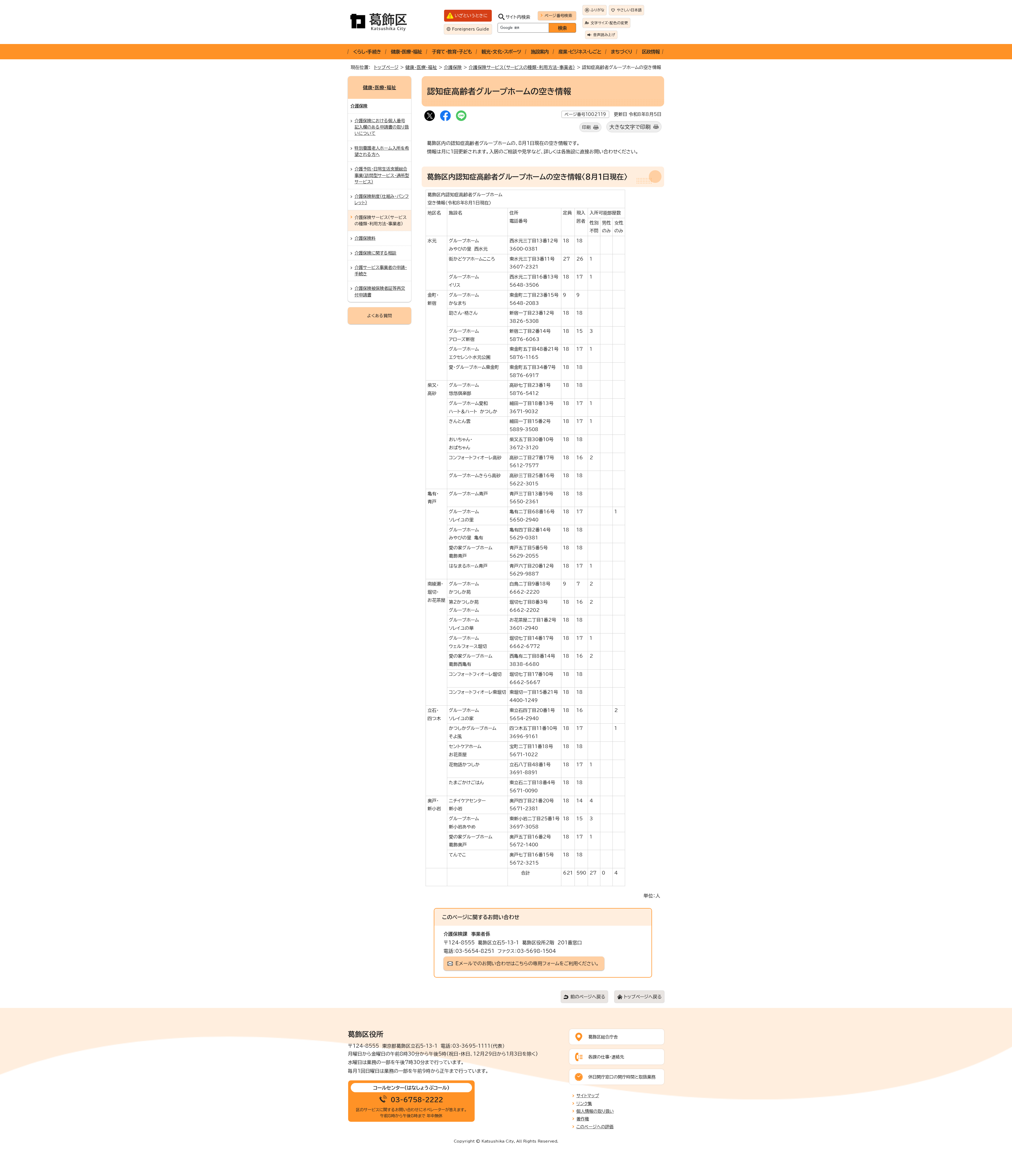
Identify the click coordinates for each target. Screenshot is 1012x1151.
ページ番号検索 (558, 15)
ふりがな (597, 10)
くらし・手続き (367, 51)
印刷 (586, 127)
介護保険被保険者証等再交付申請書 (379, 291)
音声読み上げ (604, 35)
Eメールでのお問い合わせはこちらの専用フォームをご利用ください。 (527, 963)
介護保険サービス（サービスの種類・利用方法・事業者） (522, 67)
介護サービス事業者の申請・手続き (380, 270)
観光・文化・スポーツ (501, 51)
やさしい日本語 (629, 10)
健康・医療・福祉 (406, 51)
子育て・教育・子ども (452, 51)
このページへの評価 (595, 1127)
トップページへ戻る (642, 996)
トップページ (386, 67)
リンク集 (584, 1103)
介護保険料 (365, 238)
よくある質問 (379, 316)
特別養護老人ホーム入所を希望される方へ (381, 151)
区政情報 (651, 51)
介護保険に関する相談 (375, 253)
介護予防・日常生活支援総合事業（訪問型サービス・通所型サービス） (381, 175)
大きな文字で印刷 (630, 126)
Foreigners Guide (470, 29)
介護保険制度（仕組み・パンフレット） (381, 199)
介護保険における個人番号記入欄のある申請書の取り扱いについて (381, 127)
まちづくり (621, 51)
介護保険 (453, 67)
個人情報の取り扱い (595, 1111)
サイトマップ (587, 1096)
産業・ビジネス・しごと (579, 51)
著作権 (582, 1119)
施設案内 (540, 51)
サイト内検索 (517, 17)
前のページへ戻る (587, 996)
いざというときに (471, 15)
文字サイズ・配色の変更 (609, 23)
